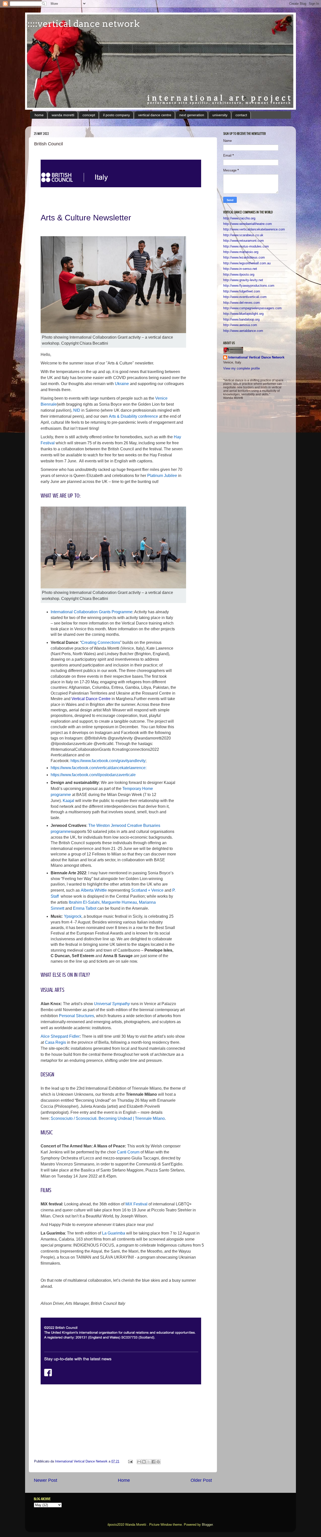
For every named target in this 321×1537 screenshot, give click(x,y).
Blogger (207, 1524)
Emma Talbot (85, 908)
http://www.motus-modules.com (246, 246)
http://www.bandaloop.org (241, 319)
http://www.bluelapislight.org (243, 314)
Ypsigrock (72, 916)
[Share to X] (148, 1461)
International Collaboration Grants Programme (91, 612)
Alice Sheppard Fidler (60, 1036)
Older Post (201, 1480)
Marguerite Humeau (119, 902)
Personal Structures (76, 1016)
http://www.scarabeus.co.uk (243, 235)
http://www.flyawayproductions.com (248, 285)
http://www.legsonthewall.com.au (247, 263)
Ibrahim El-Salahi (84, 902)
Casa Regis (55, 1042)
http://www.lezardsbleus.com (244, 257)
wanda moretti (63, 115)
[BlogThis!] (143, 1461)
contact (241, 115)
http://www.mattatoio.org (240, 252)
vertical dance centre (154, 115)
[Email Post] (130, 1461)
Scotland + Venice (147, 890)
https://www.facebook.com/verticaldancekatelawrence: (98, 768)
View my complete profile (241, 368)
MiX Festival (136, 1204)
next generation (191, 115)
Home (124, 1480)
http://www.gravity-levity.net (243, 280)
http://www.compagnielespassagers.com (252, 308)
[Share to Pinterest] (158, 1461)
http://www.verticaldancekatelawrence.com (254, 229)
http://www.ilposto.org (238, 274)
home (39, 115)
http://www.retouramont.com (243, 240)
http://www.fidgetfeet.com (241, 291)
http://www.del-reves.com (241, 302)
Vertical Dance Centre (91, 699)
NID (76, 410)
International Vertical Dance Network (256, 357)
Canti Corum (128, 1152)
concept (89, 115)
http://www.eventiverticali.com (245, 297)
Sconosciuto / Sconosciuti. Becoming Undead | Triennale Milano (108, 1118)
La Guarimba (113, 1233)
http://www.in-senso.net (240, 269)
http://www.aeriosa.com (240, 325)
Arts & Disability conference (133, 416)
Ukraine (122, 384)
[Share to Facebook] (153, 1461)
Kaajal (68, 800)
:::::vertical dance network (82, 23)
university (219, 115)
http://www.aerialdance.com (243, 331)
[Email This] (139, 1461)
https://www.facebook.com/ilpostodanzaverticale (93, 775)
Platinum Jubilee (162, 475)
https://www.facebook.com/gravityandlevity (107, 761)
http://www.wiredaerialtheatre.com (247, 224)
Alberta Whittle (94, 890)
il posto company (116, 115)
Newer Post (45, 1480)
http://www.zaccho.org (239, 218)
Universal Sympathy (112, 1004)
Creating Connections (100, 642)
